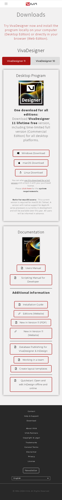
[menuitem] (31, 478)
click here (27, 188)
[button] (6, 4)
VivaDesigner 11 (16, 61)
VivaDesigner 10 (45, 61)
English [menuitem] (17, 478)
